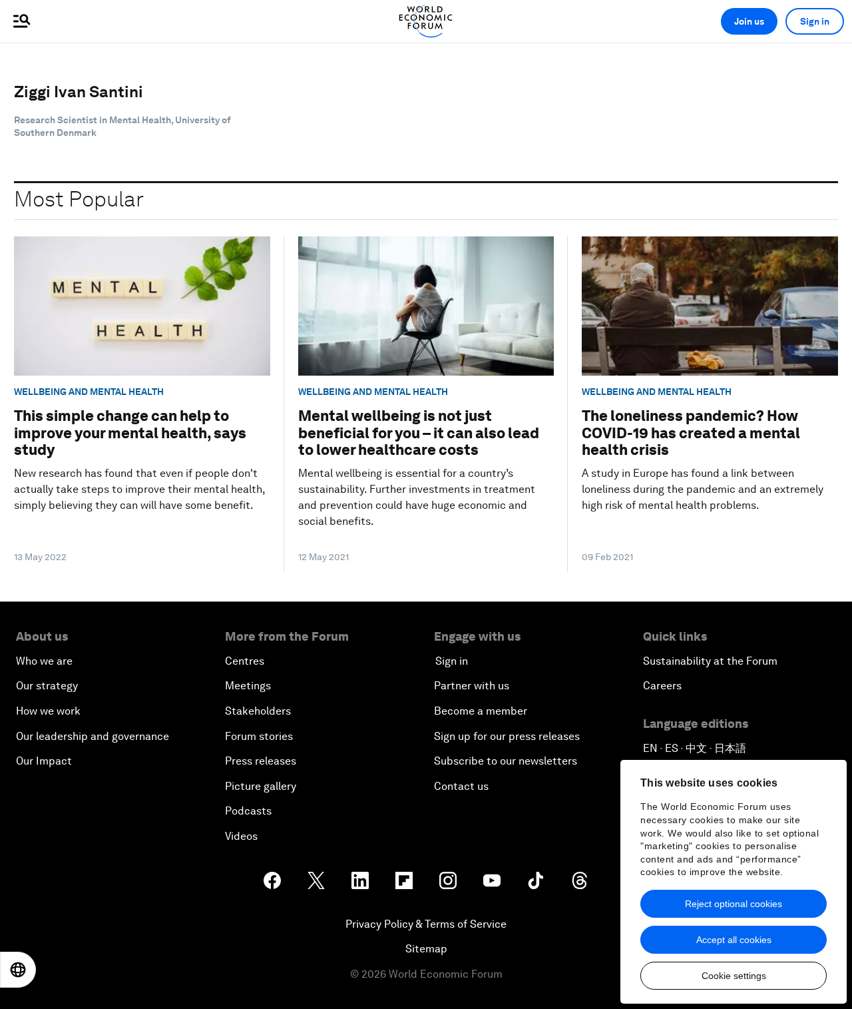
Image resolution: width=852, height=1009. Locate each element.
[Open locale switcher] (18, 969)
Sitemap (426, 948)
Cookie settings (734, 975)
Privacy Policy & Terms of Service (426, 924)
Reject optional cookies (733, 903)
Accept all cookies (733, 939)
